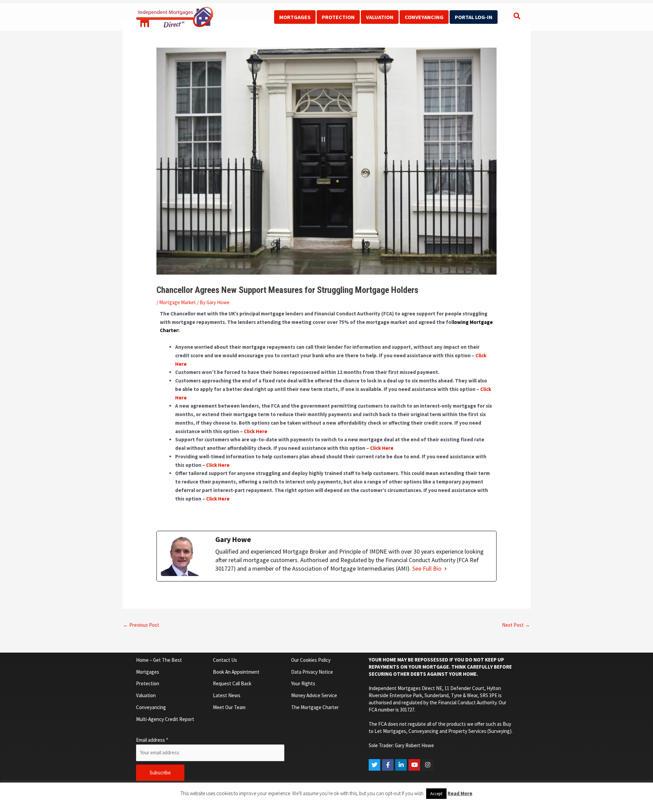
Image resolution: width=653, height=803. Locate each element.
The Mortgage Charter (315, 707)
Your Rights (303, 683)
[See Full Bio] (445, 568)
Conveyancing (424, 17)
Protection (338, 17)
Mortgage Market (177, 302)
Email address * (152, 740)
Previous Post (141, 625)
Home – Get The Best (159, 660)
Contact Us (225, 660)
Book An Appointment (236, 672)
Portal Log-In (473, 17)
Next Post (516, 625)
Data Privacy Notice (312, 672)
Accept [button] (436, 794)
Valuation (380, 17)
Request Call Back (232, 683)
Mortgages (295, 17)
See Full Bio (426, 568)
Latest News (226, 695)
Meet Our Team (229, 707)
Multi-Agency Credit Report (165, 719)
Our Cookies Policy (311, 660)
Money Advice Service (314, 695)
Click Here (255, 431)
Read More (460, 793)
